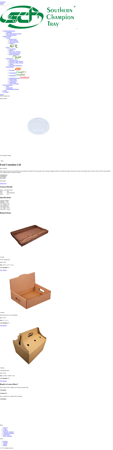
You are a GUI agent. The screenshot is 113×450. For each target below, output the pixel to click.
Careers (5, 90)
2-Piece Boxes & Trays (14, 53)
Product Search (13, 39)
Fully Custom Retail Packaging (13, 33)
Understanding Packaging (12, 89)
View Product (3, 270)
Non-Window (12, 49)
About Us (5, 427)
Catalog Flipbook (13, 40)
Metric (7, 200)
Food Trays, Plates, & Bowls (16, 62)
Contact (5, 429)
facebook (5, 441)
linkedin (5, 445)
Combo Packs (12, 82)
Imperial (2, 200)
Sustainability (9, 87)
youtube (5, 444)
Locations (5, 430)
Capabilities (9, 32)
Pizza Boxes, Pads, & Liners (16, 61)
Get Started (2, 2)
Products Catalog (7, 36)
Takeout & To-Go (13, 60)
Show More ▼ (4, 175)
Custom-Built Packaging (9, 31)
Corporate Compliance (8, 433)
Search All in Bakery (14, 54)
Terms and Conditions (8, 432)
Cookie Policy (6, 434)
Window (11, 50)
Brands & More (10, 67)
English (2, 3)
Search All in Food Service (15, 65)
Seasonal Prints (13, 79)
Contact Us (12, 43)
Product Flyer (3, 183)
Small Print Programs (11, 35)
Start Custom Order (14, 42)
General (8, 37)
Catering (11, 64)
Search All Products (14, 83)
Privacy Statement (7, 436)
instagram (5, 442)
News (7, 86)
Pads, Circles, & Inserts (15, 51)
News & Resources (7, 85)
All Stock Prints (13, 81)
